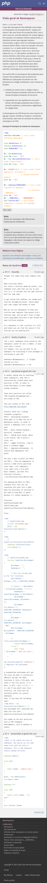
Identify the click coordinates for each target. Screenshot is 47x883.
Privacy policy (9, 880)
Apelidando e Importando (13, 842)
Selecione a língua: (21, 14)
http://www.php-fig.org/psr (15, 406)
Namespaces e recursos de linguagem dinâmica (20, 837)
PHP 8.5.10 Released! (23, 9)
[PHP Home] (6, 3)
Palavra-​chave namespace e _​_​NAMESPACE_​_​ (20, 840)
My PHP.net (8, 875)
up (3, 272)
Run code (7, 210)
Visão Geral (8, 824)
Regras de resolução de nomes (14, 850)
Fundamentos (8, 835)
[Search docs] (39, 3)
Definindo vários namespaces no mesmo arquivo (21, 832)
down (9, 272)
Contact (19, 875)
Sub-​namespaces (10, 829)
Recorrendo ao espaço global (14, 848)
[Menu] (44, 3)
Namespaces (8, 820)
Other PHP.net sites (32, 875)
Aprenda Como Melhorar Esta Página (17, 256)
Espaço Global (9, 845)
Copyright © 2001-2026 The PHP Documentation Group (22, 867)
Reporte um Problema (34, 258)
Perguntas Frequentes (11, 853)
